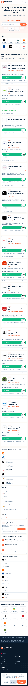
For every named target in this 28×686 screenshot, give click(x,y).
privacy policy (15, 531)
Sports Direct (11, 30)
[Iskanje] (22, 2)
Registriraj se (21, 529)
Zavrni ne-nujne (13, 681)
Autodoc (22, 28)
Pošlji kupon (17, 661)
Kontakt (16, 663)
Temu (5, 28)
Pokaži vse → (24, 36)
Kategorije (3, 661)
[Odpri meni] (26, 2)
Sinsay (17, 28)
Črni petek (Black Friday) (6, 663)
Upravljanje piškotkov (5, 681)
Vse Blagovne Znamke (5, 659)
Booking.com (11, 28)
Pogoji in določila (4, 669)
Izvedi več (18, 677)
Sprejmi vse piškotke (21, 681)
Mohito (17, 30)
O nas (16, 659)
